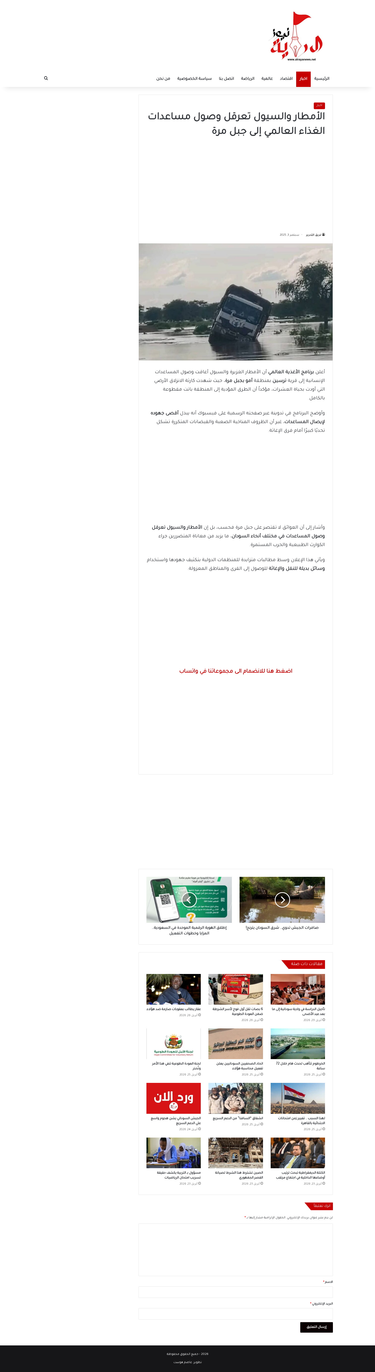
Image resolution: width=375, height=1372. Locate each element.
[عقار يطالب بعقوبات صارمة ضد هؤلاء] (173, 989)
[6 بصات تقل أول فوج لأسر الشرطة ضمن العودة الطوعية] (235, 989)
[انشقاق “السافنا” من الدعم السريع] (235, 1098)
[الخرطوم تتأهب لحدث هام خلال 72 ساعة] (298, 1043)
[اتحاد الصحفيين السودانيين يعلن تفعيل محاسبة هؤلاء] (235, 1043)
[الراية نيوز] (297, 35)
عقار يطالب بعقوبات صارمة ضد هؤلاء (174, 1009)
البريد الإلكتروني (321, 1304)
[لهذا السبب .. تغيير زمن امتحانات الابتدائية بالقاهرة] (298, 1098)
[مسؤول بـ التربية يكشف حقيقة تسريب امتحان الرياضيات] (173, 1153)
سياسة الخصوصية (194, 79)
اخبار (303, 79)
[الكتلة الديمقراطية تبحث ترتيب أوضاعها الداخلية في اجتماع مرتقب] (298, 1153)
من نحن (163, 79)
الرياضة (247, 79)
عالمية (267, 79)
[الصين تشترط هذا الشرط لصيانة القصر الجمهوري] (235, 1153)
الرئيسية (321, 79)
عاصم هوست (182, 1362)
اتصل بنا (226, 79)
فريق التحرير (313, 235)
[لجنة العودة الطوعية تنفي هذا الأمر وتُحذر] (173, 1043)
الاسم (328, 1282)
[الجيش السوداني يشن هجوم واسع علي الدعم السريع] (173, 1098)
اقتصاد (286, 79)
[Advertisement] (235, 183)
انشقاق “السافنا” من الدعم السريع (238, 1118)
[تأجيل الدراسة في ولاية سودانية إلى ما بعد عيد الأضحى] (298, 989)
